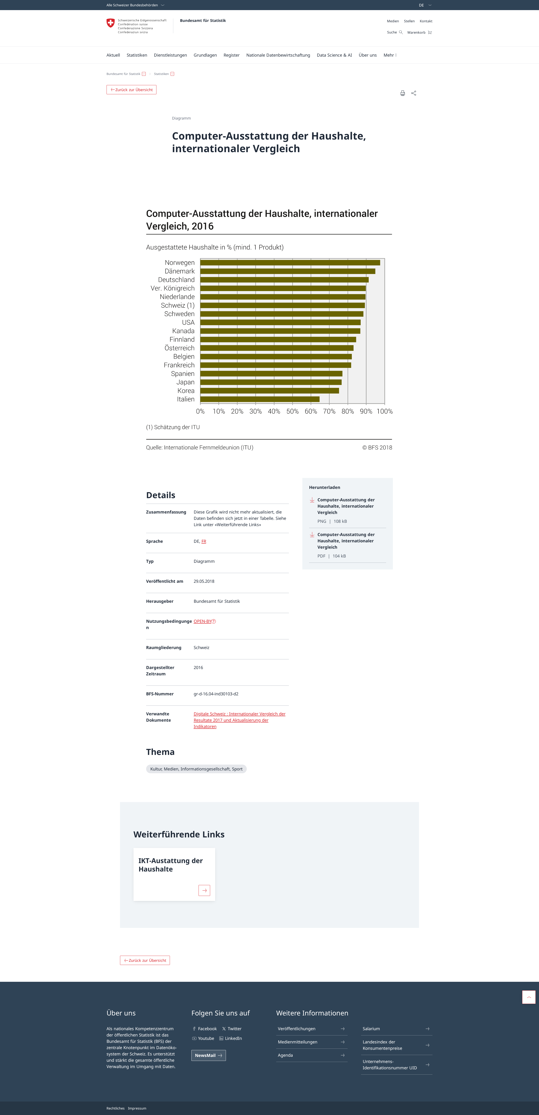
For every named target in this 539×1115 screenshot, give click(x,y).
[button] (113, 55)
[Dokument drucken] (402, 93)
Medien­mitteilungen (297, 1042)
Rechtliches (116, 1108)
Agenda (285, 1055)
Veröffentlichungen (296, 1028)
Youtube (206, 1038)
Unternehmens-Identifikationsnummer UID (390, 1065)
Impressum (137, 1108)
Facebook (207, 1028)
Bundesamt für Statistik (203, 20)
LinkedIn (233, 1038)
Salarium (371, 1028)
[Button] (204, 890)
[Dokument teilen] (413, 93)
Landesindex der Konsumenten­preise (382, 1045)
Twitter (234, 1028)
